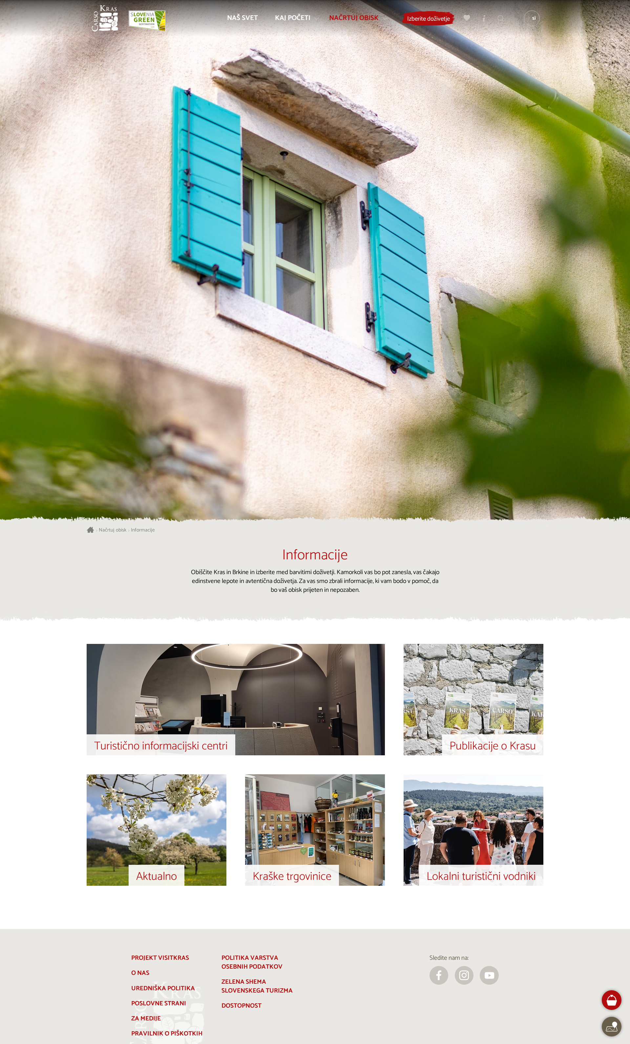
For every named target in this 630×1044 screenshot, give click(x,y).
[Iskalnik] (501, 18)
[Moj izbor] (467, 18)
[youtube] (489, 975)
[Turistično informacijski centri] (484, 18)
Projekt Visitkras (160, 958)
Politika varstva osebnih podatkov (252, 962)
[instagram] (464, 975)
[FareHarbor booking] (612, 1000)
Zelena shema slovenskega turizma (257, 986)
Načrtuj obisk (112, 530)
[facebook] (439, 975)
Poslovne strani (158, 1003)
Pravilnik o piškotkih (166, 1034)
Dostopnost (241, 1006)
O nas (140, 973)
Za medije (146, 1019)
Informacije (143, 530)
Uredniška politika (163, 988)
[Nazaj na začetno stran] (105, 18)
